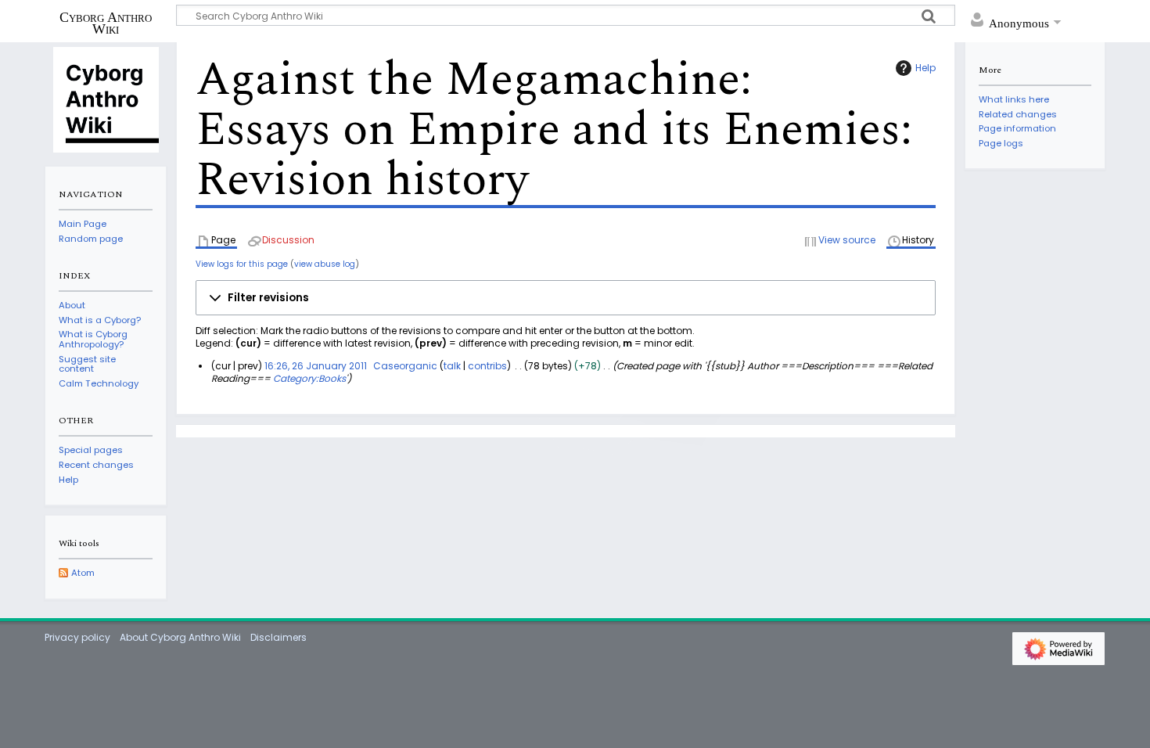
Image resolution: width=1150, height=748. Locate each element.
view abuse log (324, 264)
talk (452, 365)
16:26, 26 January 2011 (315, 365)
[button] (565, 298)
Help (925, 67)
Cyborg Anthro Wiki (105, 22)
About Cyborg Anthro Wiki (180, 637)
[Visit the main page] (106, 98)
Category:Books (309, 378)
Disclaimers (278, 637)
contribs (487, 365)
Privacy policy (77, 637)
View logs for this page (242, 264)
